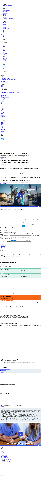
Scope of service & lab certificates (6, 28)
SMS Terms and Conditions (4, 456)
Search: (2, 75)
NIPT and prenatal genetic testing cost (6, 10)
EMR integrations (3, 98)
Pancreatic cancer (3, 116)
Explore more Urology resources (3, 183)
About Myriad (4, 64)
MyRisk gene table (5, 23)
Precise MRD (4, 60)
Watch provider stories (2, 406)
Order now (2, 158)
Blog (3, 30)
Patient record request (5, 13)
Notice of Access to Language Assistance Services (6, 459)
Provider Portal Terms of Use (4, 455)
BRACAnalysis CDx (5, 53)
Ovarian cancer (4, 43)
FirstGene (4, 54)
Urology (3, 49)
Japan (0, 476)
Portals (2, 74)
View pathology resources (2, 318)
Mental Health (2, 123)
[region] (20, 238)
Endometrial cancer (4, 45)
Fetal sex (3, 36)
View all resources (2, 372)
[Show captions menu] (35, 445)
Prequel (4, 59)
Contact (3, 68)
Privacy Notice (19, 238)
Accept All (13, 240)
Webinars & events (4, 67)
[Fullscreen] (40, 445)
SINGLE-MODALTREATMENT (3, 246)
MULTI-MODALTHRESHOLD (3, 247)
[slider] (19, 445)
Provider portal (2, 101)
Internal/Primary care (5, 51)
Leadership (2, 137)
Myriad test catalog (4, 22)
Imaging (2, 122)
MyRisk (5, 58)
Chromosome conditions (5, 37)
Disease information (5, 12)
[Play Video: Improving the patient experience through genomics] (20, 434)
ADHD (3, 41)
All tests (3, 52)
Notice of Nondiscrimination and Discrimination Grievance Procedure (8, 458)
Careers (3, 452)
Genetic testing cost (5, 9)
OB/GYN (4, 50)
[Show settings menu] (38, 445)
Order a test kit (4, 27)
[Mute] (37, 445)
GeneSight (4, 56)
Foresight (5, 55)
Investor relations (4, 65)
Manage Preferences (28, 240)
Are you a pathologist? (2, 208)
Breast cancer (2, 115)
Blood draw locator (4, 14)
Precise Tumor (3, 132)
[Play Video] (1, 445)
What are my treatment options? (4, 88)
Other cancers (4, 46)
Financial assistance (5, 11)
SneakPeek (2, 134)
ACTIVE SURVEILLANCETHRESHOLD (4, 244)
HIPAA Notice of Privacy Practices (4, 454)
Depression (2, 112)
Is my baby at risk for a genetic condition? (7, 6)
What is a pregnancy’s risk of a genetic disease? (7, 19)
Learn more (1, 385)
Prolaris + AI (4, 61)
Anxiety (3, 40)
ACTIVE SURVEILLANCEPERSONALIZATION (4, 245)
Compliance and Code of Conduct (4, 457)
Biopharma (2, 33)
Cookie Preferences (3, 460)
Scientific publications (3, 95)
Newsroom (4, 66)
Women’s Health (3, 105)
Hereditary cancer (3, 111)
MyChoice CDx (3, 129)
